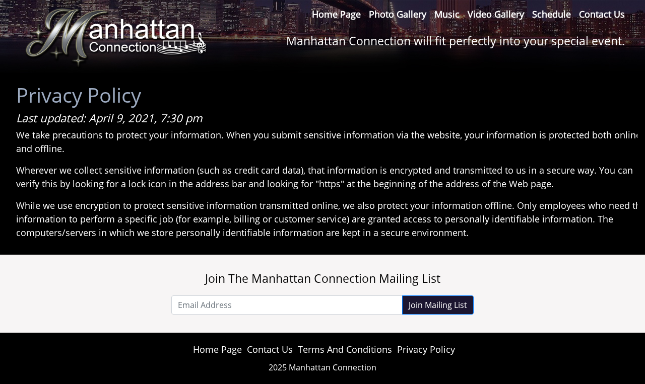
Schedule (551, 14)
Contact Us (602, 14)
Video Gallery (496, 14)
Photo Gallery (397, 14)
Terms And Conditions (345, 349)
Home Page (336, 14)
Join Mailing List (438, 305)
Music (447, 14)
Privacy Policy (426, 349)
